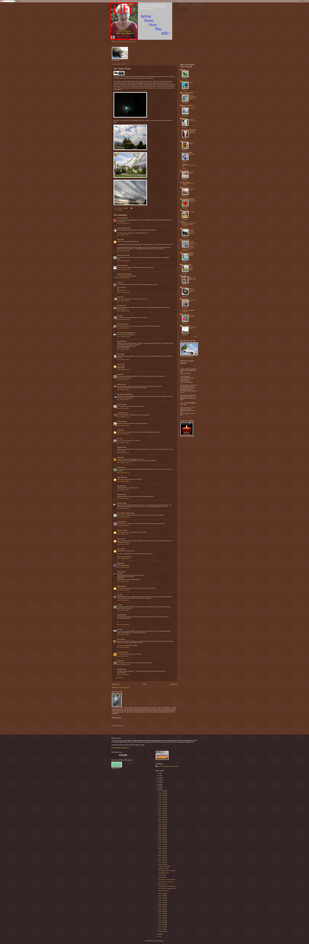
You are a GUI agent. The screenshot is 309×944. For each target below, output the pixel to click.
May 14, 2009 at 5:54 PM (123, 517)
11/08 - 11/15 (162, 806)
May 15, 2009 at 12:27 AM (123, 590)
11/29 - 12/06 (162, 799)
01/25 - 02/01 (162, 924)
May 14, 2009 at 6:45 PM (123, 534)
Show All (195, 336)
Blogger (161, 940)
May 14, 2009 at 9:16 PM (123, 581)
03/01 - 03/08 (162, 913)
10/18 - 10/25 (162, 813)
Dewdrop (119, 354)
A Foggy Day (191, 108)
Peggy (118, 374)
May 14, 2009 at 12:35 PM (123, 328)
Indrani (119, 660)
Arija (118, 594)
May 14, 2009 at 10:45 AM (123, 250)
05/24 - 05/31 (162, 859)
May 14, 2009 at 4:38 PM (123, 508)
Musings (184, 118)
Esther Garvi (120, 404)
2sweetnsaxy (120, 503)
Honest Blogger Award (163, 872)
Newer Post (115, 684)
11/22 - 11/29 (162, 802)
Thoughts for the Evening (164, 866)
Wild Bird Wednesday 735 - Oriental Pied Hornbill (192, 97)
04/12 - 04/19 (162, 900)
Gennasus (119, 467)
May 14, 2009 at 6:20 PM (123, 525)
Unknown (119, 364)
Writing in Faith (186, 240)
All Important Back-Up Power (192, 120)
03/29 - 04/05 (162, 904)
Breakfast (191, 82)
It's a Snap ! (185, 287)
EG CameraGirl (121, 218)
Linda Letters (185, 141)
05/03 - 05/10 (162, 893)
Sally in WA (120, 521)
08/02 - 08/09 (162, 837)
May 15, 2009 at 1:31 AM (123, 610)
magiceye (119, 571)
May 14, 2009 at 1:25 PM (123, 379)
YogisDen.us (185, 164)
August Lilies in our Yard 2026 (192, 201)
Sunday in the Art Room (192, 189)
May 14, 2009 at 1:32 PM (123, 389)
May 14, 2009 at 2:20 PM (123, 425)
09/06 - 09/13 (162, 826)
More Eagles (191, 211)
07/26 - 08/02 (162, 839)
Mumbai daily (185, 81)
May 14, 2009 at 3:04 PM (123, 452)
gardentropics (185, 228)
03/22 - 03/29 (162, 906)
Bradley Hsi (120, 586)
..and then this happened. (192, 316)
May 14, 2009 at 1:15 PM (123, 369)
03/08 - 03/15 (162, 911)
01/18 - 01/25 (162, 926)
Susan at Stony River (122, 228)
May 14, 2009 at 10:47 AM (123, 260)
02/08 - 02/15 (162, 920)
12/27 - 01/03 (162, 790)
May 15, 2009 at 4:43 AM (123, 647)
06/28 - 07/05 (162, 848)
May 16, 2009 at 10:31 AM (123, 664)
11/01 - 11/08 (162, 808)
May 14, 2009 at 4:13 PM (123, 489)
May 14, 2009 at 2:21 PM (123, 434)
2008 (158, 934)
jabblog (184, 69)
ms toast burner (121, 652)
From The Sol (185, 187)
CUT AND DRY (185, 170)
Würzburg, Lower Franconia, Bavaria (191, 267)
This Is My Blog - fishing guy (124, 513)
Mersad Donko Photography (189, 129)
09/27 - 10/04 (162, 819)
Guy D (118, 282)
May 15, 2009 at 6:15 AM (123, 656)
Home (145, 684)
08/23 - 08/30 (162, 831)
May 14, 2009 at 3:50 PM (123, 481)
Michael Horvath (121, 324)
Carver (118, 297)
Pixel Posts (185, 298)
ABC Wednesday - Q (163, 884)
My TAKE (184, 275)
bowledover (120, 384)
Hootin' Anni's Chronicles (188, 310)
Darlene (119, 239)
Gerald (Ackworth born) (123, 274)
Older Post (173, 684)
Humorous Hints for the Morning (165, 881)
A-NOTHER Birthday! (191, 255)
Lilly (118, 629)
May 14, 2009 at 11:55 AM (123, 311)
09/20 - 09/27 (162, 822)
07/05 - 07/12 (162, 846)
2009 (158, 789)
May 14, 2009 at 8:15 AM (123, 223)
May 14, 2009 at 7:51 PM (123, 544)
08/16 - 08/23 (162, 833)
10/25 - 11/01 (162, 811)
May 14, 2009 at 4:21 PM (123, 498)
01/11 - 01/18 (162, 929)
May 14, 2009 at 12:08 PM (123, 319)
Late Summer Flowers (192, 143)
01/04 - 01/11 (162, 931)
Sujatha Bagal (120, 477)
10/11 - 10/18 (162, 815)
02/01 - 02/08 (162, 922)
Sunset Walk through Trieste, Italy (192, 132)
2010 (158, 786)
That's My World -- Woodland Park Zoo (167, 888)
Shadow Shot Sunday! (163, 868)
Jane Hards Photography (123, 394)
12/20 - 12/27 (162, 793)
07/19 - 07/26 (162, 842)
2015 (158, 775)
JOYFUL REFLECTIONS (188, 199)
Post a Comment (119, 677)
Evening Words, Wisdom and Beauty (166, 870)
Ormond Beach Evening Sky (188, 183)
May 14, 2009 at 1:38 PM (123, 399)
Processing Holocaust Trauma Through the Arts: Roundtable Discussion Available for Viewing (189, 245)
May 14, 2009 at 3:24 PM (123, 462)
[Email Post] (131, 208)
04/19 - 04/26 (162, 898)
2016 (158, 773)
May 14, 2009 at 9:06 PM (123, 567)
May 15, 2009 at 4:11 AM (123, 634)
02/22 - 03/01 (162, 915)
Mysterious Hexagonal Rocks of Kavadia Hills (192, 231)
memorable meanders (187, 252)
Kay (118, 604)
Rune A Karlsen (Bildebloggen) (125, 332)
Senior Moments (186, 182)
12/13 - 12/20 (162, 795)
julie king (119, 639)
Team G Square (186, 325)
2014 (158, 777)
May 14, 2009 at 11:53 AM (123, 300)
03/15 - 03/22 (162, 909)
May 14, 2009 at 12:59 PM (123, 336)
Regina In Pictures (121, 290)
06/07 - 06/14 (162, 855)
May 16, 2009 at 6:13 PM (123, 674)
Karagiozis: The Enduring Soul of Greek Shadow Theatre (188, 224)
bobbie (119, 457)
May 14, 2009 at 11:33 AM (123, 278)
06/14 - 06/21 (162, 853)
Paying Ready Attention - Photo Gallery (188, 93)
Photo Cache (120, 421)
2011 (158, 784)
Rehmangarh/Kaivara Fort (192, 327)
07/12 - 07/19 (162, 844)
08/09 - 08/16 (162, 835)
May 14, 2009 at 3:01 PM (123, 442)
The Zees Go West (186, 264)
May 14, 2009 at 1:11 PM (123, 349)
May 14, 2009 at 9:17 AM (123, 235)
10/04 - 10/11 (162, 817)
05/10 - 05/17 (162, 864)
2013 (158, 780)
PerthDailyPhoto (186, 314)
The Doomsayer (162, 875)
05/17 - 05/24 (162, 862)
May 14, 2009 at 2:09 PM (123, 408)
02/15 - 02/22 (162, 918)
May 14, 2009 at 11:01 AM (123, 269)
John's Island (185, 210)
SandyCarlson (120, 530)
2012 (158, 782)
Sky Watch (119, 209)
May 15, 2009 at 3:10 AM (123, 624)
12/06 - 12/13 (162, 797)
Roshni (119, 430)
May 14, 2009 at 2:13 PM (123, 416)
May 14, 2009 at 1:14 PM (123, 359)
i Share (183, 222)
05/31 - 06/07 (162, 857)
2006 (158, 936)
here (130, 78)
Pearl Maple (120, 305)
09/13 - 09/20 (162, 824)
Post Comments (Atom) (123, 687)
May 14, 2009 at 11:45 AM (123, 292)
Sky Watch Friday (162, 877)
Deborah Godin (121, 265)
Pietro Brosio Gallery (187, 152)
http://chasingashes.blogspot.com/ (120, 747)
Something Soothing (191, 172)
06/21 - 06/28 (162, 851)
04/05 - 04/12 (162, 902)
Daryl (118, 315)
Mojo (118, 438)
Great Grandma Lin (122, 255)
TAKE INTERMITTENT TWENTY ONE (192, 278)
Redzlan (119, 563)
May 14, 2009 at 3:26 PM (123, 472)
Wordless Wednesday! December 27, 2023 (192, 290)
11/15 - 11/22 (162, 804)
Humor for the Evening (163, 890)
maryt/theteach (120, 413)
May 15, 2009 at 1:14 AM (123, 600)
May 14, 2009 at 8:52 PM (123, 558)
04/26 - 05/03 (162, 895)
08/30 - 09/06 (162, 828)
